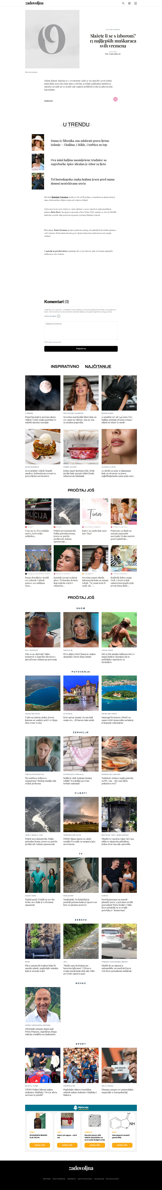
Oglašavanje (99, 1179)
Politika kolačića (112, 1179)
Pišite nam (46, 1179)
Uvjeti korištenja (58, 1179)
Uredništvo (71, 1179)
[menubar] (129, 3)
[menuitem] (129, 3)
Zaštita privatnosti (85, 1179)
